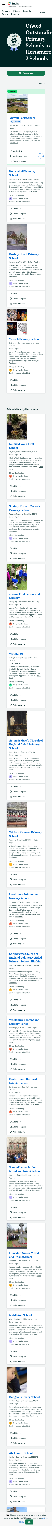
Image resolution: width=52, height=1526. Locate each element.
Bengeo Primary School (26, 1406)
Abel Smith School (26, 1477)
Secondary (27, 11)
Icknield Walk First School (26, 456)
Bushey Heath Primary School (26, 265)
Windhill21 (26, 679)
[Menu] (5, 4)
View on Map (27, 73)
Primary (16, 11)
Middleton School (26, 1337)
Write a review (20, 161)
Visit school (41, 155)
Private (5, 14)
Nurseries (6, 11)
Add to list (17, 151)
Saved (42, 12)
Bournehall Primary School (26, 194)
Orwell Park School (26, 126)
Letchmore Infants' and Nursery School (26, 918)
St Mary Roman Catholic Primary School (26, 532)
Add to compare (20, 156)
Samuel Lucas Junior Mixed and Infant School (26, 1178)
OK (29, 1522)
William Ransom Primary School (26, 845)
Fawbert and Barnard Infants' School (26, 1105)
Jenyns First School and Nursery (26, 605)
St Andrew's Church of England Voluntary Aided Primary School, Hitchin (26, 981)
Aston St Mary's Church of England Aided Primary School (26, 755)
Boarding (15, 14)
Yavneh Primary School (26, 351)
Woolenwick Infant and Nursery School (26, 1043)
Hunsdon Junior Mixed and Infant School (26, 1265)
